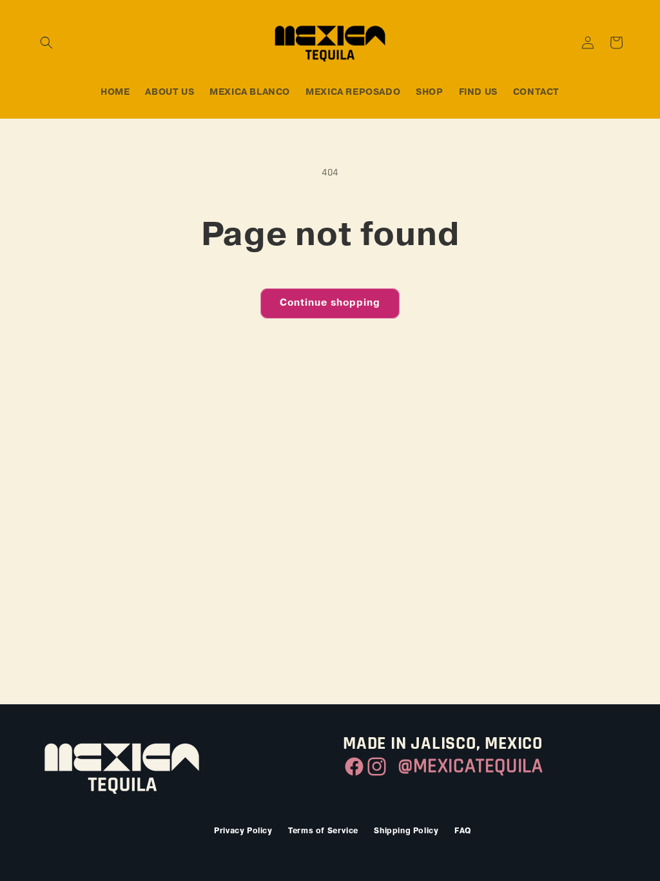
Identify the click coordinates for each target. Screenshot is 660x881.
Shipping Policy (406, 831)
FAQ (463, 831)
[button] (46, 42)
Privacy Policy (243, 831)
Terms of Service (323, 831)
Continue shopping (330, 303)
